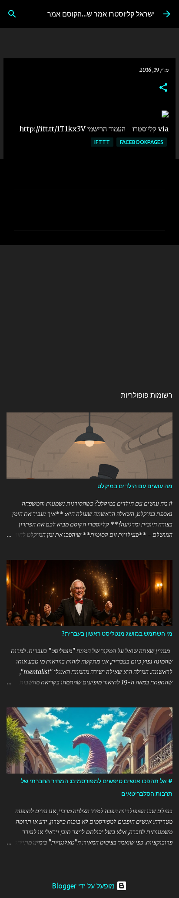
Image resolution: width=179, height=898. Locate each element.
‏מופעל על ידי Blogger (84, 886)
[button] (163, 88)
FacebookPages (141, 142)
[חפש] (12, 13)
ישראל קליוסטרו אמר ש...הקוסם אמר (101, 14)
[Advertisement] (89, 311)
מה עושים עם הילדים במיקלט (134, 486)
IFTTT (102, 142)
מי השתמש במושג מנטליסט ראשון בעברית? (117, 633)
